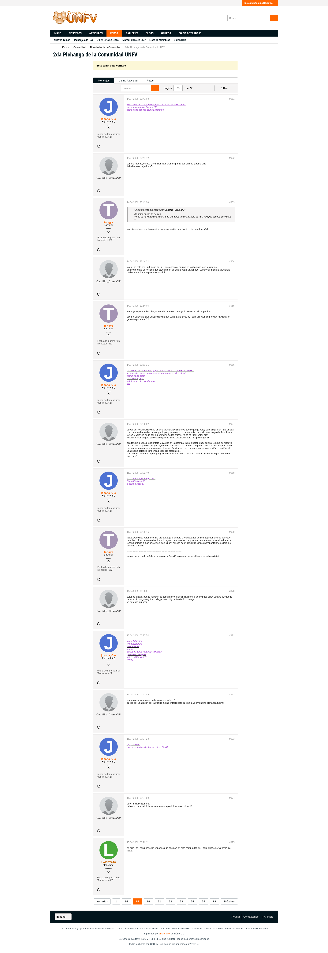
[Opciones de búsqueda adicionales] (268, 18)
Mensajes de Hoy (83, 40)
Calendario (180, 40)
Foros (114, 33)
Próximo (229, 901)
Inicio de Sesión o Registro (258, 3)
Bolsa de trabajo (190, 33)
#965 (232, 305)
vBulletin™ (164, 933)
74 (192, 901)
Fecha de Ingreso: (106, 134)
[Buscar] (274, 18)
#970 (232, 591)
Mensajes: (102, 136)
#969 (232, 532)
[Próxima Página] (204, 88)
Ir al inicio (267, 916)
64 (126, 901)
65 (137, 901)
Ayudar (236, 916)
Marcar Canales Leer (134, 40)
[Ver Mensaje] (187, 210)
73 (181, 901)
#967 (232, 424)
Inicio (57, 33)
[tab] (103, 81)
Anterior (102, 901)
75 (203, 901)
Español (61, 916)
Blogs (150, 33)
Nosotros (75, 33)
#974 (232, 798)
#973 (232, 739)
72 (170, 901)
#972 (232, 694)
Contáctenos (251, 916)
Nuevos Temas (62, 40)
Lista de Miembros (159, 40)
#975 (232, 842)
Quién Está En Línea (108, 40)
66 (148, 901)
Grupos (166, 33)
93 (214, 901)
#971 (232, 635)
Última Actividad (128, 80)
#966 (232, 365)
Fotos (150, 80)
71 (159, 901)
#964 (232, 261)
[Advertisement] (71, 117)
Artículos (96, 33)
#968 (232, 473)
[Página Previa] (198, 88)
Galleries (132, 33)
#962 (232, 158)
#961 (232, 99)
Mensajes (104, 80)
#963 (232, 202)
